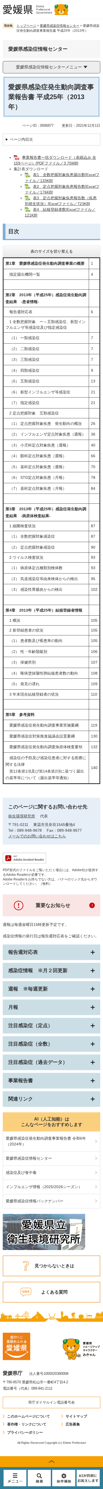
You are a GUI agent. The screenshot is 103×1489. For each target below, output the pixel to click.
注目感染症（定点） (30, 1025)
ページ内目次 (21, 139)
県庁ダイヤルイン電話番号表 (51, 1402)
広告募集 (73, 1424)
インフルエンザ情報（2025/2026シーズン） (44, 1187)
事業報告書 (20, 1080)
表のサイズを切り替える (51, 251)
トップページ (26, 26)
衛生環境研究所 (21, 816)
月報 (13, 1007)
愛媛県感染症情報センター (59, 26)
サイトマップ (76, 1416)
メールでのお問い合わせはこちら (37, 836)
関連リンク (20, 1099)
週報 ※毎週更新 (28, 989)
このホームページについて (28, 1416)
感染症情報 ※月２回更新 (38, 970)
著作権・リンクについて (26, 1424)
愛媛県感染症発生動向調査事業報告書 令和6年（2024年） (46, 1141)
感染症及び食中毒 (21, 1172)
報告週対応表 (23, 952)
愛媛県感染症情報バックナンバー (34, 1201)
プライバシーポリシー (25, 1432)
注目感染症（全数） (30, 1044)
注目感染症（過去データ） (38, 1062)
